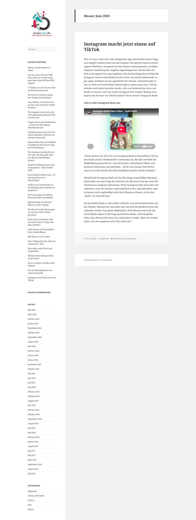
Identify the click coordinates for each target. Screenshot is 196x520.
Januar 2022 (33, 360)
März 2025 (32, 314)
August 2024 (33, 341)
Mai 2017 (32, 455)
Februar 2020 (33, 391)
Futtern (31, 500)
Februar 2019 (33, 410)
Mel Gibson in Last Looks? (39, 236)
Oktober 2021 (33, 369)
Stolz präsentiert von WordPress (98, 260)
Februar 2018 (33, 437)
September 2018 (35, 419)
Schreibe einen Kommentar (124, 238)
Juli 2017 (31, 451)
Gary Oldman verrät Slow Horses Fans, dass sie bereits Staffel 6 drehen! (41, 105)
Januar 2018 (33, 441)
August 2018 (33, 423)
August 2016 (33, 469)
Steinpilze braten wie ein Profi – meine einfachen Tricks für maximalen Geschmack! (42, 135)
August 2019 (33, 401)
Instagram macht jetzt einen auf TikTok (119, 46)
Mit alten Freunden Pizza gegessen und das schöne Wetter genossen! (41, 212)
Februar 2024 (33, 351)
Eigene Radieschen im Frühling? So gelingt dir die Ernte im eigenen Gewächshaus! (42, 145)
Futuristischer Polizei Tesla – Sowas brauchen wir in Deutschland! (42, 178)
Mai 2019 (32, 405)
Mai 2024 (32, 346)
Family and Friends (36, 495)
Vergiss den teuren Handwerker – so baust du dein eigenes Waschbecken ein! (42, 125)
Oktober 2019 (33, 396)
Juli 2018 (31, 428)
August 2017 (33, 446)
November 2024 (35, 328)
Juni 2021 (32, 378)
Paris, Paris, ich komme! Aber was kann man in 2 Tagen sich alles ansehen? (41, 222)
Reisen (31, 509)
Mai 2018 (32, 432)
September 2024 (35, 337)
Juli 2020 (31, 382)
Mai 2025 (32, 310)
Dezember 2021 (34, 364)
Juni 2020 (32, 387)
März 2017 (32, 460)
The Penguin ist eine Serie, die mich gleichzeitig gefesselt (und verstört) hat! (41, 115)
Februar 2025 (33, 319)
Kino (30, 505)
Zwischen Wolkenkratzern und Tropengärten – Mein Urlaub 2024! (41, 168)
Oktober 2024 (33, 332)
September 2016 (35, 464)
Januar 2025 (33, 323)
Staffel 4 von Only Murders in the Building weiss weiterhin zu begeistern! (41, 188)
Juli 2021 (31, 373)
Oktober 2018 (33, 414)
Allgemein (32, 491)
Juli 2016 (31, 473)
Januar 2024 (33, 355)
